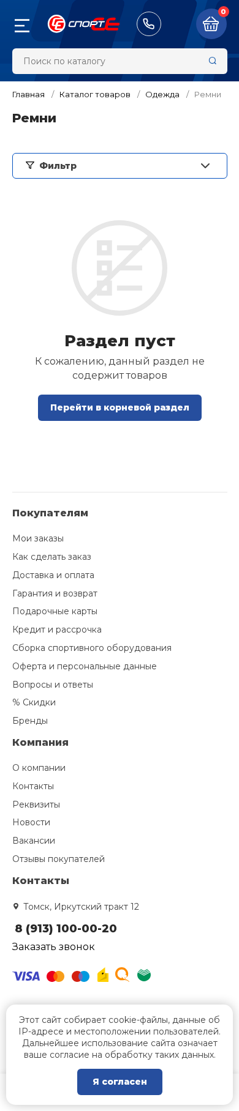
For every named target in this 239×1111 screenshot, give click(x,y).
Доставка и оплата (53, 575)
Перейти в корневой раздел (119, 407)
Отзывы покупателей (58, 858)
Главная (28, 94)
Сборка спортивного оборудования (92, 647)
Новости (31, 822)
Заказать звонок (53, 947)
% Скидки (34, 702)
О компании (39, 767)
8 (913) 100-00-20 (149, 24)
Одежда (162, 94)
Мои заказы (38, 538)
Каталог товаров (95, 94)
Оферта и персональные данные (84, 666)
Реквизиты (36, 804)
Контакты (33, 786)
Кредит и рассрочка (57, 629)
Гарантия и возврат (54, 593)
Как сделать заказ (51, 556)
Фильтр (58, 165)
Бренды (30, 720)
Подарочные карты (54, 611)
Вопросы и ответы (52, 684)
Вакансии (33, 840)
